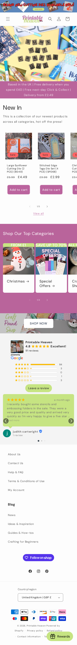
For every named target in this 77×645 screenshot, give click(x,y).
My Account (16, 490)
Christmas (16, 281)
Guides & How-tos (21, 533)
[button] (8, 19)
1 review (18, 435)
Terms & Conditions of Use (26, 481)
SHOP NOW (38, 323)
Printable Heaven (36, 625)
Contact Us (15, 463)
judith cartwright (25, 431)
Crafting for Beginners (23, 541)
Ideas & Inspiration (21, 524)
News (11, 515)
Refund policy (54, 630)
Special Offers (45, 283)
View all (38, 213)
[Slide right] (47, 206)
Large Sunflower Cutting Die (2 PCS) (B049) (17, 168)
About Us (14, 454)
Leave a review (38, 388)
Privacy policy (35, 630)
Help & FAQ (15, 472)
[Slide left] (29, 206)
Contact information (28, 636)
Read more (13, 420)
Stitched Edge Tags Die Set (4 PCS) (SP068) (48, 168)
